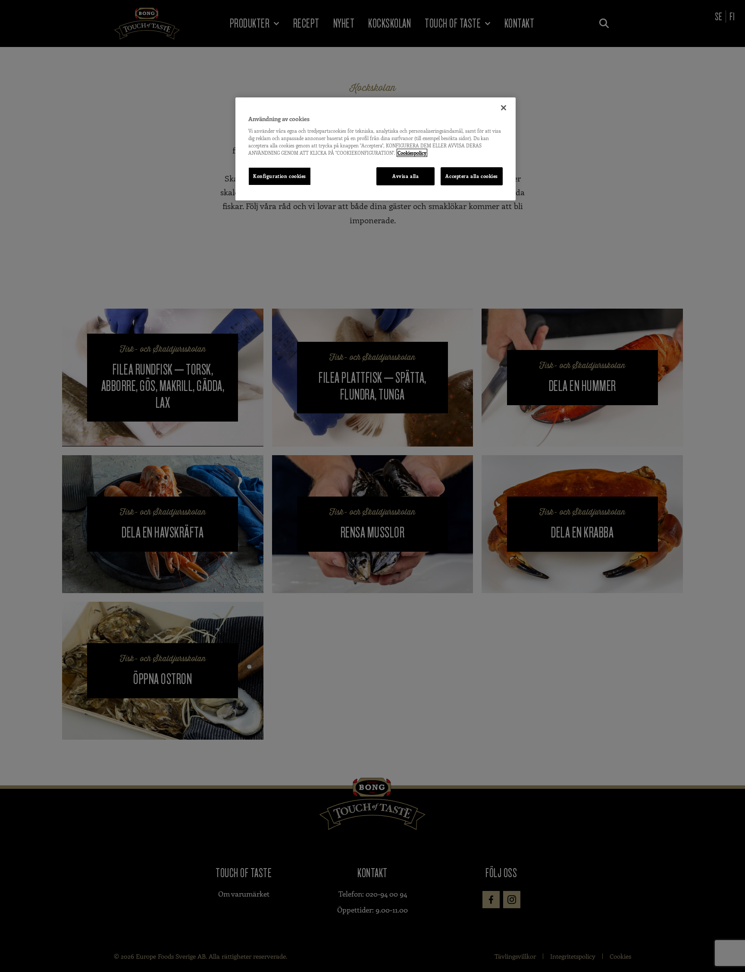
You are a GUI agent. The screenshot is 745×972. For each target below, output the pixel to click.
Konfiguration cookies (279, 176)
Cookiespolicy (412, 153)
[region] (375, 149)
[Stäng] (503, 107)
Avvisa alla (405, 176)
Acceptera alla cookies (471, 176)
